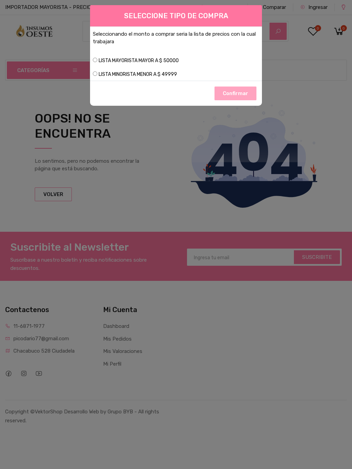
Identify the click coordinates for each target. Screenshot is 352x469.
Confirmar (235, 93)
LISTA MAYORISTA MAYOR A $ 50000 (139, 61)
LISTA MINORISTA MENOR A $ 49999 (138, 74)
